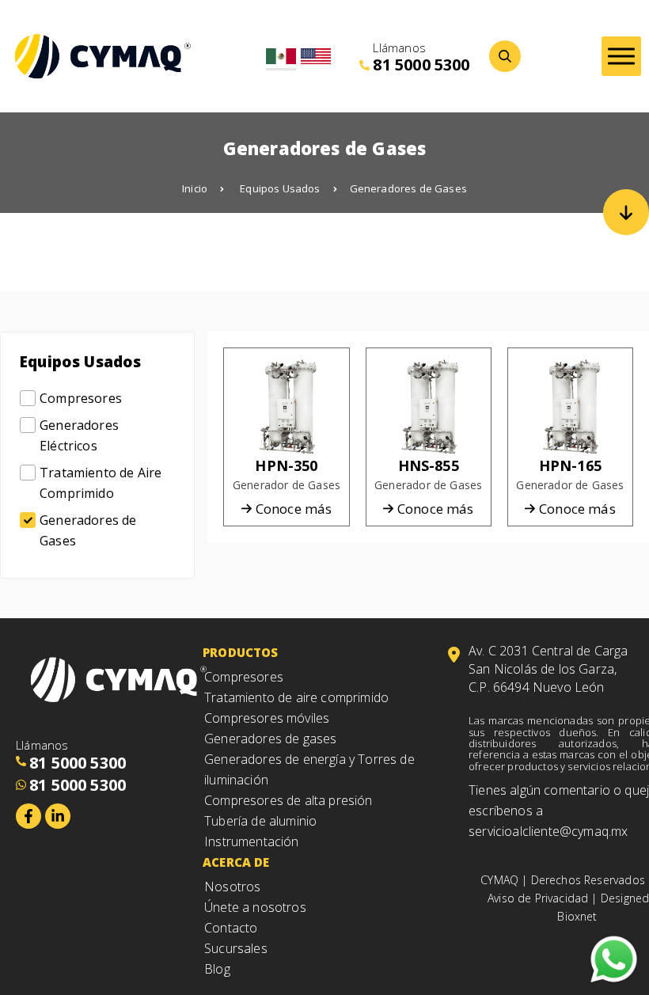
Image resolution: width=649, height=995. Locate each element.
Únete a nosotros (255, 907)
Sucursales (236, 948)
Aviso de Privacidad (538, 898)
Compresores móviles (266, 718)
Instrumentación (251, 841)
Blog (217, 969)
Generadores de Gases (408, 188)
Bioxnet (577, 916)
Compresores (243, 676)
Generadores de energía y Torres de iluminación (309, 769)
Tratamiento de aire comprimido (296, 697)
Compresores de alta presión (288, 800)
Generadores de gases (270, 738)
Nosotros (232, 886)
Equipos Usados (280, 188)
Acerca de (236, 862)
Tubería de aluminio (260, 821)
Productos (241, 652)
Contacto (230, 927)
